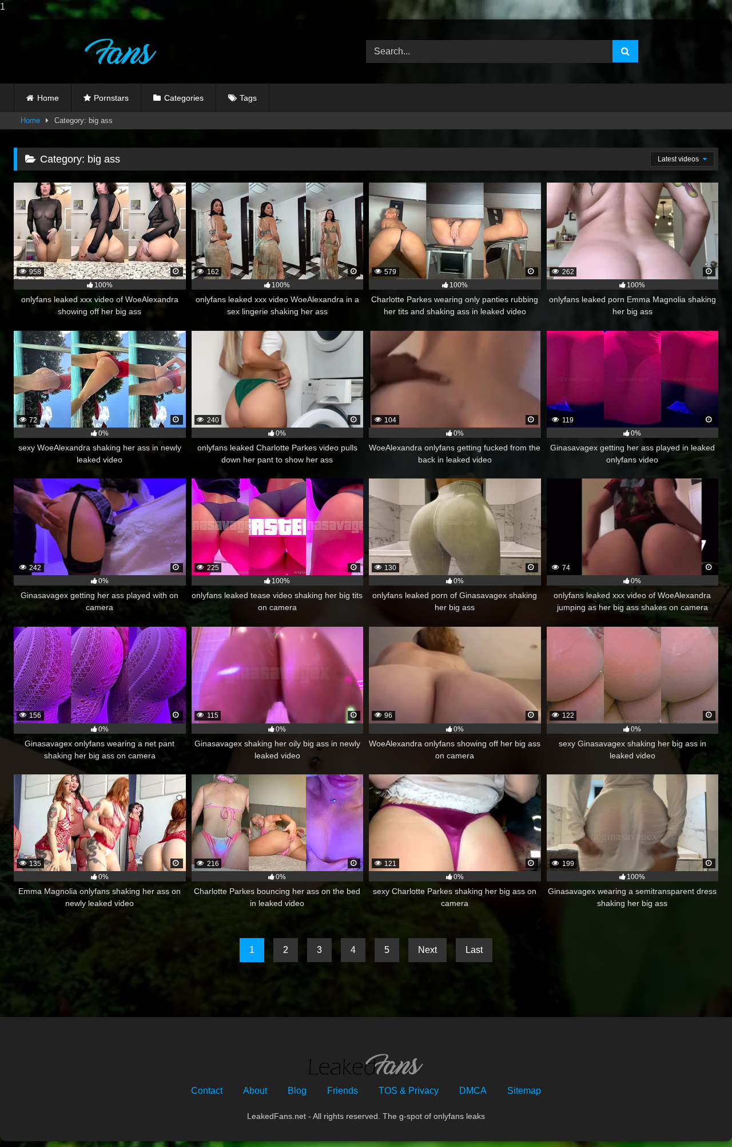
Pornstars (111, 97)
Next (427, 950)
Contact (206, 1090)
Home (48, 97)
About (255, 1090)
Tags (248, 97)
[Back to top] (696, 1115)
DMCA (473, 1090)
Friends (342, 1090)
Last (474, 950)
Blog (297, 1090)
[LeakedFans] (85, 51)
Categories (184, 97)
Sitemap (524, 1090)
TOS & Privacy (409, 1090)
